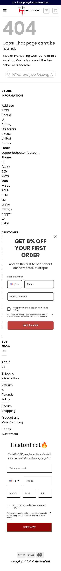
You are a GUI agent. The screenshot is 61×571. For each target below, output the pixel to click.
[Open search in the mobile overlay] (30, 74)
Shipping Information (10, 376)
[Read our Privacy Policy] (50, 513)
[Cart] (55, 10)
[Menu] (4, 10)
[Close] (55, 236)
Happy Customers (10, 431)
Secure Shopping (8, 408)
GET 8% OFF (30, 325)
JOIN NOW (29, 527)
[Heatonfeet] (29, 10)
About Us (6, 364)
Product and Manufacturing (12, 420)
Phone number (15, 276)
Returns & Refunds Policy (8, 392)
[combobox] (14, 480)
